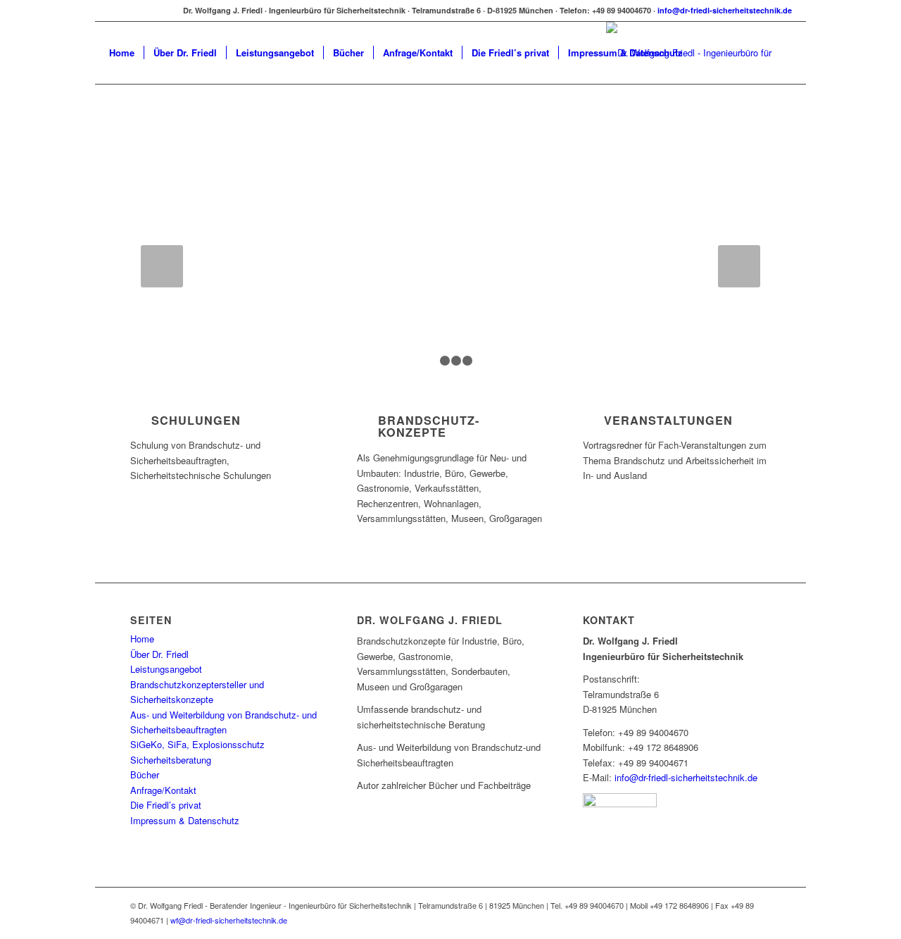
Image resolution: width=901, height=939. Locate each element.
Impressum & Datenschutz (184, 820)
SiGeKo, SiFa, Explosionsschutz (197, 744)
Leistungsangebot (166, 669)
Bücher (144, 774)
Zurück (162, 266)
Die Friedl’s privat (165, 804)
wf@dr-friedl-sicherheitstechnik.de (228, 920)
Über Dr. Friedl (159, 654)
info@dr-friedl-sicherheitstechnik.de (724, 10)
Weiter (739, 266)
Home (142, 638)
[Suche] (705, 53)
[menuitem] (122, 53)
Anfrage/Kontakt (163, 790)
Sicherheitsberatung (170, 759)
